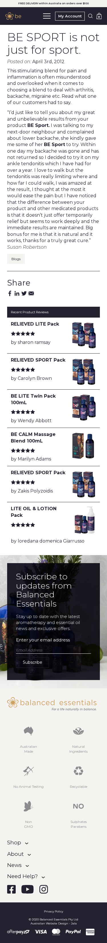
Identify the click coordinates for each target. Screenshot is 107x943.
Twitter (24, 293)
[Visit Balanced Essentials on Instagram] (43, 889)
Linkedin (17, 293)
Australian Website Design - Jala (54, 923)
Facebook (10, 293)
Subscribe (32, 662)
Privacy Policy (53, 911)
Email (31, 293)
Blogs (16, 259)
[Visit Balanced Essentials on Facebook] (11, 889)
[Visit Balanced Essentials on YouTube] (27, 889)
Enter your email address (43, 640)
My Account (70, 16)
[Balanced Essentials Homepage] (14, 16)
